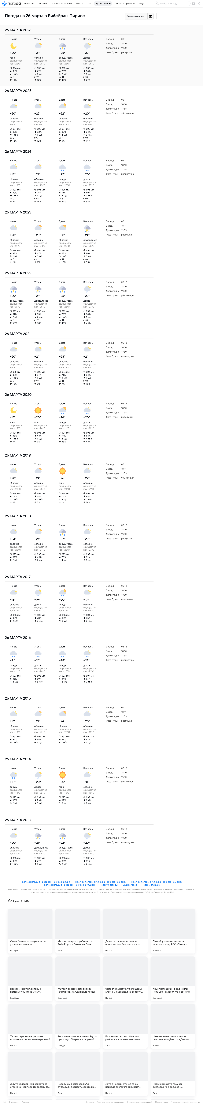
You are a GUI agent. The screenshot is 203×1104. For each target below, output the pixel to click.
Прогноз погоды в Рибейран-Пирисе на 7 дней (156, 881)
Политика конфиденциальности (110, 1102)
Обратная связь (161, 1102)
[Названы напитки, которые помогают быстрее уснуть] (30, 978)
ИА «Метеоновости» (191, 1102)
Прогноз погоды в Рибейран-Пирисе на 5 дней (100, 881)
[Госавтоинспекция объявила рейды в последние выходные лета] (125, 1026)
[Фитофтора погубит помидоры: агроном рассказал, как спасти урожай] (125, 978)
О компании (14, 1102)
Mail (4, 1102)
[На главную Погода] (14, 3)
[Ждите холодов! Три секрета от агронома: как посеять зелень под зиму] (30, 1074)
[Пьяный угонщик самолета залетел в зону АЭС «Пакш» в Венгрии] (173, 931)
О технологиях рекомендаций (139, 1102)
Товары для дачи (151, 884)
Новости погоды (109, 884)
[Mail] (4, 3)
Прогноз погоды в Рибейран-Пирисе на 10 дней (69, 884)
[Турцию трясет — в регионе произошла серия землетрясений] (30, 1026)
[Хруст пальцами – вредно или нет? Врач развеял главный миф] (173, 978)
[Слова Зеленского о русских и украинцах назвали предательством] (30, 931)
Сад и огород (130, 884)
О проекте (90, 1102)
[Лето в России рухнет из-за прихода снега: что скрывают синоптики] (125, 1074)
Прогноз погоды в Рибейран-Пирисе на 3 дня (45, 881)
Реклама (25, 1102)
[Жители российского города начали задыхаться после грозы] (77, 978)
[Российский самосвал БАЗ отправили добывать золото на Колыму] (77, 1074)
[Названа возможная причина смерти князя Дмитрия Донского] (173, 1026)
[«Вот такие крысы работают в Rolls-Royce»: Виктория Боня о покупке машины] (77, 931)
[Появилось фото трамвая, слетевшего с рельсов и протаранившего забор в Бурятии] (173, 1074)
